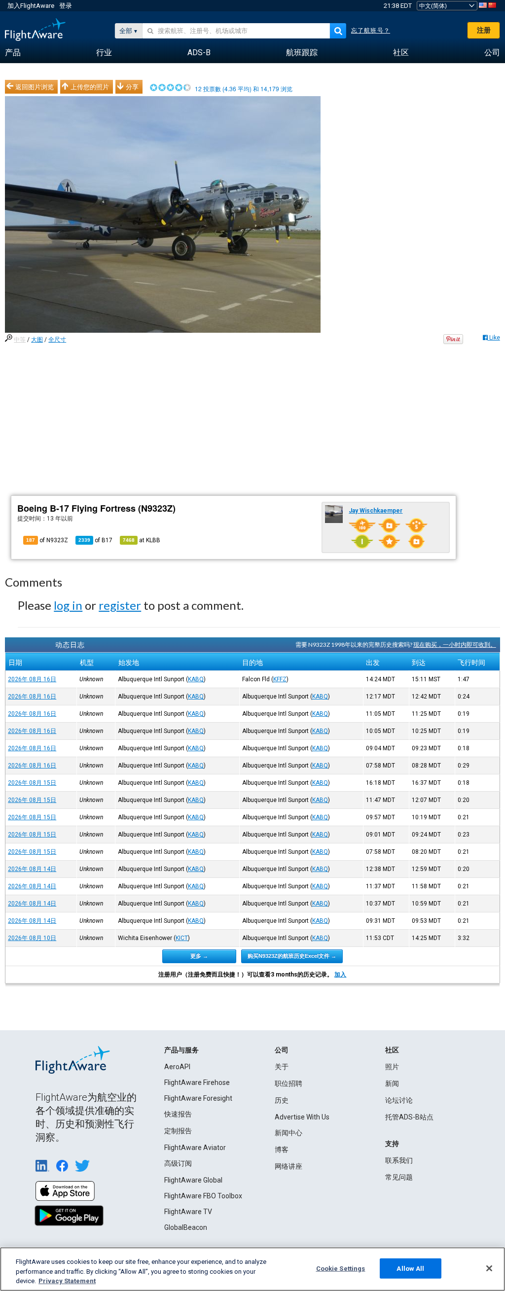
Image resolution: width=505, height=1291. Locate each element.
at (141, 540)
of (95, 540)
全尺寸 (57, 339)
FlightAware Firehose (197, 1082)
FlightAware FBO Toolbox (203, 1196)
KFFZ (280, 679)
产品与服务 (181, 1050)
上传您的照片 (90, 87)
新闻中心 (288, 1133)
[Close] (489, 1268)
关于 (282, 1067)
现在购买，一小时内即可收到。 (454, 644)
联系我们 (399, 1160)
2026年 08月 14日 (32, 869)
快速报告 (178, 1114)
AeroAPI (177, 1067)
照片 (392, 1067)
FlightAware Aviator (195, 1147)
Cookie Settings (340, 1268)
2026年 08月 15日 (32, 782)
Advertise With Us (302, 1117)
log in (68, 605)
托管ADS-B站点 (409, 1117)
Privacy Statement (67, 1281)
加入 (340, 974)
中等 (20, 339)
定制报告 (178, 1131)
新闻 (392, 1083)
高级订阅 (178, 1163)
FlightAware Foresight (198, 1098)
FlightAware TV (188, 1212)
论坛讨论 (399, 1100)
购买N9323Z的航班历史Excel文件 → (292, 956)
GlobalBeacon (185, 1227)
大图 (37, 339)
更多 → (199, 956)
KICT (182, 938)
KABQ (196, 679)
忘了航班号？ (370, 30)
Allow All (410, 1268)
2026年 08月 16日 (32, 679)
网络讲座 (288, 1166)
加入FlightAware (30, 5)
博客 (282, 1149)
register (120, 605)
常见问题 (399, 1177)
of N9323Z (47, 540)
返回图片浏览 (34, 87)
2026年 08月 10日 (32, 938)
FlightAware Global (193, 1180)
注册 (484, 30)
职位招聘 (288, 1083)
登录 (65, 5)
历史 (282, 1100)
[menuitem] (12, 52)
